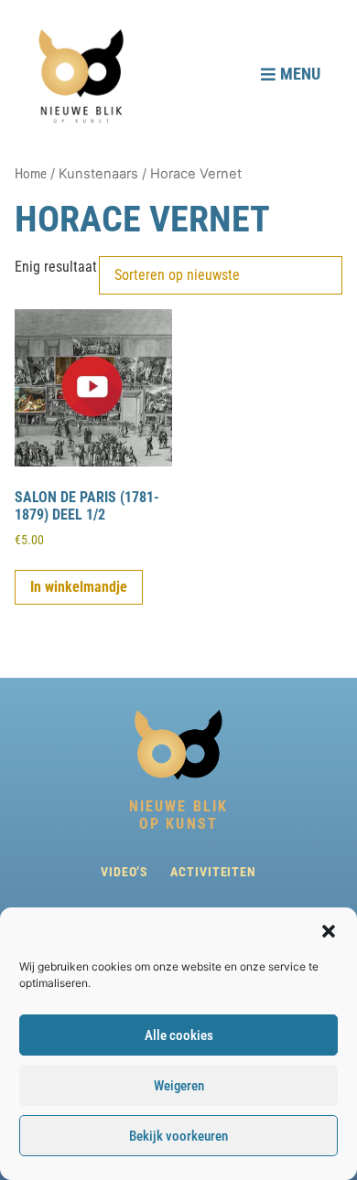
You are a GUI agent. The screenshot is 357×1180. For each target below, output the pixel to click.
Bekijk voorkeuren (178, 1136)
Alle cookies (179, 1035)
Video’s (124, 871)
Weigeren (179, 1086)
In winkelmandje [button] (78, 586)
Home (31, 174)
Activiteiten (213, 871)
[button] (328, 931)
